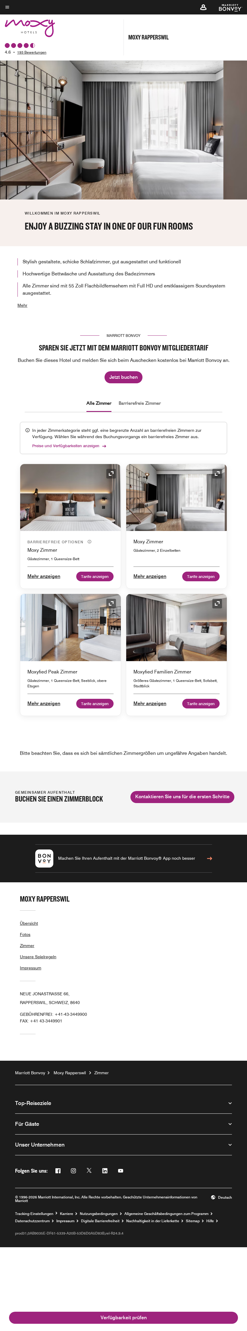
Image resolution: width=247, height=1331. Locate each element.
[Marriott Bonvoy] (227, 7)
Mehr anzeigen (43, 576)
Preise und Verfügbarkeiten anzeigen (65, 445)
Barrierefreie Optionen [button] (56, 542)
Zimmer (27, 945)
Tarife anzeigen (95, 576)
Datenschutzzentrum (32, 1221)
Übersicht (29, 923)
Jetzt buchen (123, 377)
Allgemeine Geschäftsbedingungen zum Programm (166, 1214)
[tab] (98, 403)
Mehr (22, 305)
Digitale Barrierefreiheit (100, 1221)
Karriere (66, 1214)
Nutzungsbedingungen (99, 1214)
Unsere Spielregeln (38, 956)
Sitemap (193, 1221)
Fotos (25, 934)
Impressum (30, 967)
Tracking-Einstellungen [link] (34, 1214)
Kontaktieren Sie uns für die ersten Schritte (182, 796)
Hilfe (210, 1221)
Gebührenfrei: (53, 1014)
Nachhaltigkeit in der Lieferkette (152, 1221)
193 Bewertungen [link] (31, 52)
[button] (203, 7)
